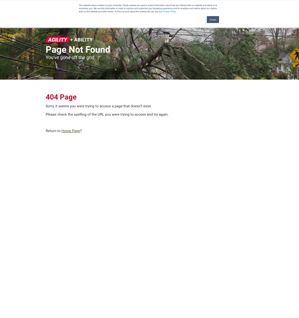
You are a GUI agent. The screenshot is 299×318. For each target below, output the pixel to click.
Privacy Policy (169, 11)
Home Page (70, 131)
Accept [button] (213, 19)
